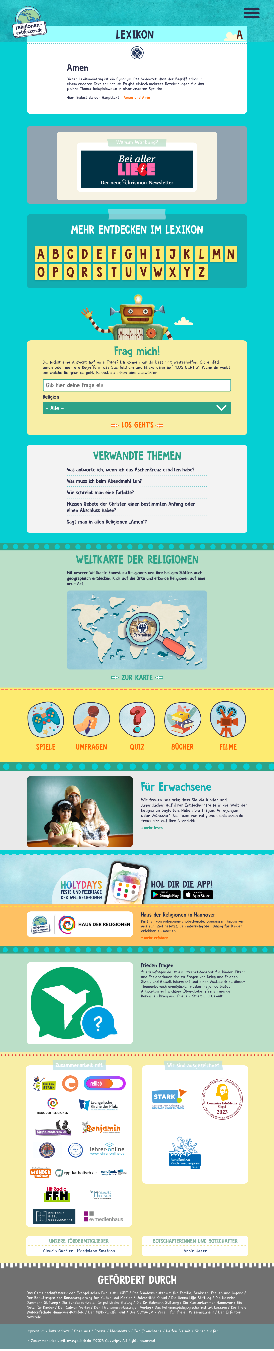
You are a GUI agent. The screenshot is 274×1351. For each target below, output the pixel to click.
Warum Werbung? (137, 142)
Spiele (46, 746)
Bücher (182, 746)
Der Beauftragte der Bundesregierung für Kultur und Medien (80, 1297)
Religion (51, 396)
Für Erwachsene (148, 1331)
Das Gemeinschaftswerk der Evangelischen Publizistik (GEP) (77, 1292)
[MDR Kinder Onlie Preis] (185, 1152)
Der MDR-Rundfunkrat (107, 1312)
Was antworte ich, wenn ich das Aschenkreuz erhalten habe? (130, 469)
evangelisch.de (79, 1340)
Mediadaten (120, 1331)
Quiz (137, 746)
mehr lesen (153, 827)
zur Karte (137, 677)
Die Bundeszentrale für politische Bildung (97, 1302)
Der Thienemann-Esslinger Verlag (122, 1307)
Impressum (36, 1331)
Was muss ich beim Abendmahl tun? (104, 481)
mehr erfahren (156, 937)
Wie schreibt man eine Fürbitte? (100, 492)
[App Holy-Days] (137, 879)
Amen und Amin (137, 97)
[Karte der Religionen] (137, 630)
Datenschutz (59, 1331)
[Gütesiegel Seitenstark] (168, 1099)
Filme (228, 746)
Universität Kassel (152, 1297)
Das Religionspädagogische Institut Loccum (191, 1307)
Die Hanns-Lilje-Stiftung (191, 1297)
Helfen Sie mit (178, 1331)
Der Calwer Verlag (74, 1307)
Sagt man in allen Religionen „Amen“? (107, 521)
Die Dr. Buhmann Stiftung (157, 1302)
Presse (100, 1331)
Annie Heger (195, 1250)
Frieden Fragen (157, 965)
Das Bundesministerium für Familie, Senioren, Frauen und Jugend (187, 1292)
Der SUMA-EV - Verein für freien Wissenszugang (172, 1312)
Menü (252, 13)
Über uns (82, 1331)
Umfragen (91, 746)
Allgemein (137, 52)
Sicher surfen (206, 1331)
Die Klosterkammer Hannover (208, 1302)
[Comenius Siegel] (222, 1099)
